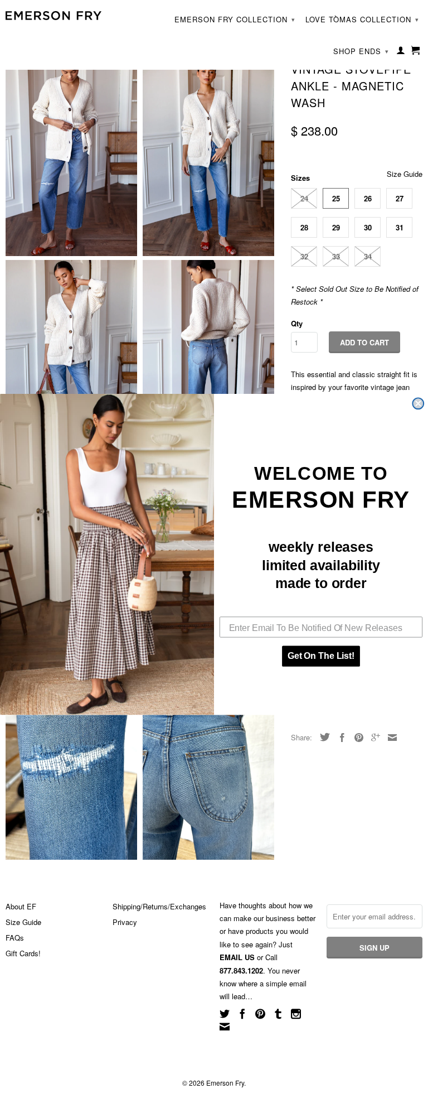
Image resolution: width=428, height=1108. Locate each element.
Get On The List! (321, 656)
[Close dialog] (418, 403)
